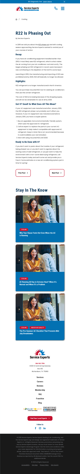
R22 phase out (43, 44)
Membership (40, 390)
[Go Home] (16, 19)
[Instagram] (40, 428)
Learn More (47, 1)
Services (40, 377)
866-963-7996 (40, 363)
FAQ (40, 394)
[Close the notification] (64, 2)
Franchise (40, 398)
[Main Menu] (62, 8)
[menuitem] (26, 465)
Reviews (40, 386)
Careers (40, 382)
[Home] (27, 8)
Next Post (55, 173)
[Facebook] (35, 428)
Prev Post (21, 173)
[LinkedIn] (44, 428)
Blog (40, 403)
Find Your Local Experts (38, 418)
